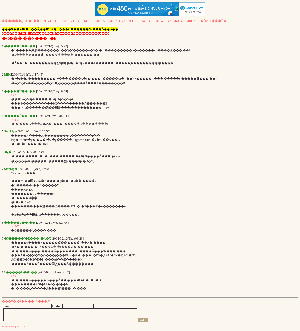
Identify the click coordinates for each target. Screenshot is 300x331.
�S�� (33, 21)
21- (45, 21)
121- (72, 21)
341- (144, 21)
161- (85, 21)
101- (66, 21)
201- (98, 21)
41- (50, 21)
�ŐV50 (206, 21)
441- (177, 21)
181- (92, 21)
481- (190, 21)
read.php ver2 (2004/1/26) (14, 326)
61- (55, 21)
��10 (33, 301)
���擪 (44, 301)
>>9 (13, 276)
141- (79, 21)
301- (131, 21)
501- (197, 21)
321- (138, 21)
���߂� (9, 301)
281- (125, 21)
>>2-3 (15, 119)
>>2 (13, 95)
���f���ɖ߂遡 (15, 21)
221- (105, 21)
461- (184, 21)
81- (60, 21)
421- (171, 21)
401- (164, 21)
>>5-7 (15, 226)
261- (118, 21)
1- (41, 21)
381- (158, 21)
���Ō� (219, 21)
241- (112, 21)
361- (151, 21)
